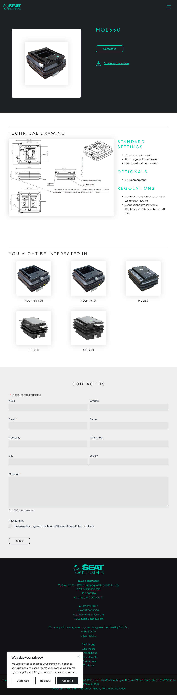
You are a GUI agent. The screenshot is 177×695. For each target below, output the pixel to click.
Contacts (88, 665)
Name (12, 400)
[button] (112, 63)
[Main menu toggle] (169, 6)
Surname (94, 400)
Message (15, 473)
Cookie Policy (117, 688)
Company (14, 437)
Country (94, 455)
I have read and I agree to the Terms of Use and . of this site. (54, 526)
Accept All (67, 680)
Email (13, 419)
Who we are (88, 648)
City (11, 455)
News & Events (88, 656)
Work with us (88, 661)
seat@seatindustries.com (88, 614)
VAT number (96, 437)
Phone (93, 419)
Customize (23, 680)
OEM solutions (88, 652)
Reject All (45, 680)
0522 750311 (90, 606)
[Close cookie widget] (79, 656)
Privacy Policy (74, 526)
